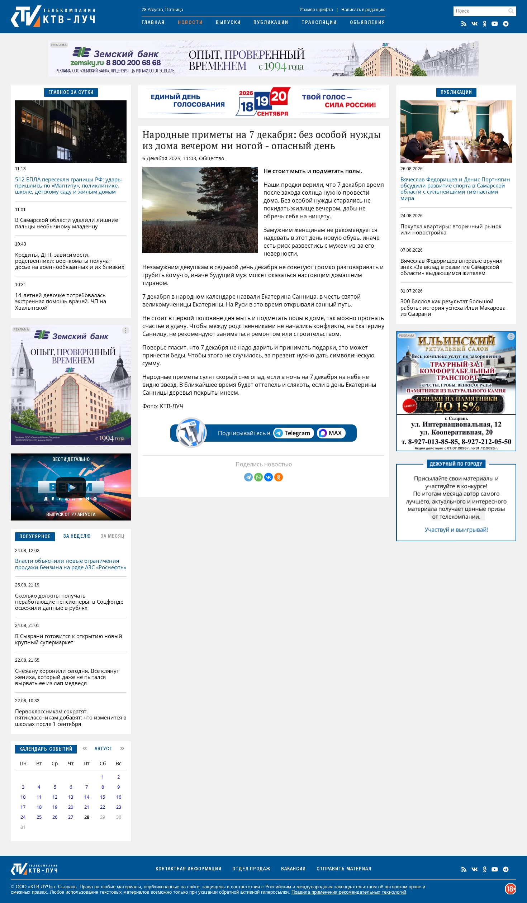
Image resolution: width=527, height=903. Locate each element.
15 (102, 797)
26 (54, 817)
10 (22, 797)
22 (102, 807)
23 (118, 807)
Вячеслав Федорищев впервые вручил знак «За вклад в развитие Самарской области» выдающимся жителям (451, 267)
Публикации (271, 22)
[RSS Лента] (463, 23)
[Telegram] (248, 477)
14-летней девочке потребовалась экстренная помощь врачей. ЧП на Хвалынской (60, 301)
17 (22, 807)
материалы (129, 886)
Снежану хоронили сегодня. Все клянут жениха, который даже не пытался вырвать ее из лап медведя (67, 677)
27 (70, 817)
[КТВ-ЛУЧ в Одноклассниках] (484, 23)
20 (70, 807)
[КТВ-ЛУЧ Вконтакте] (474, 23)
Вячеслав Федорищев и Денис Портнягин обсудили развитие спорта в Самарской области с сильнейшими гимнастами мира (455, 188)
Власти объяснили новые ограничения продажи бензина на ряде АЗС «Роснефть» (70, 563)
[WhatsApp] (258, 477)
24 (22, 817)
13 (70, 797)
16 (118, 797)
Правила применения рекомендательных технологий (348, 892)
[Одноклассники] (278, 477)
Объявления (367, 22)
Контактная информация (189, 869)
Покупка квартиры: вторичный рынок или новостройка (451, 229)
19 (54, 807)
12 (54, 797)
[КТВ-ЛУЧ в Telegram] (506, 23)
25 (39, 817)
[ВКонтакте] (268, 477)
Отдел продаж (251, 869)
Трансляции (319, 22)
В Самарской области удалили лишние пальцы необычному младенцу (66, 222)
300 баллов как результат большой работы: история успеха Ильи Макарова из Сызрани (452, 307)
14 (86, 797)
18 (39, 807)
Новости (190, 22)
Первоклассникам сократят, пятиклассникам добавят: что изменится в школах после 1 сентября (71, 717)
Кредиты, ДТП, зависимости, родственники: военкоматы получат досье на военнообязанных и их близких (69, 261)
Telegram (297, 433)
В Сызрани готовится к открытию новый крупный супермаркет (68, 639)
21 (86, 807)
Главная (153, 22)
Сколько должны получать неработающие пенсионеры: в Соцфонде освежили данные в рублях (69, 602)
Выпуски (228, 22)
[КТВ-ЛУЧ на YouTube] (495, 23)
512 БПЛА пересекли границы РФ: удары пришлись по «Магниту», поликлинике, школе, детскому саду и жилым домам (68, 185)
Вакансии (293, 869)
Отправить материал (344, 869)
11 (39, 797)
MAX (335, 433)
